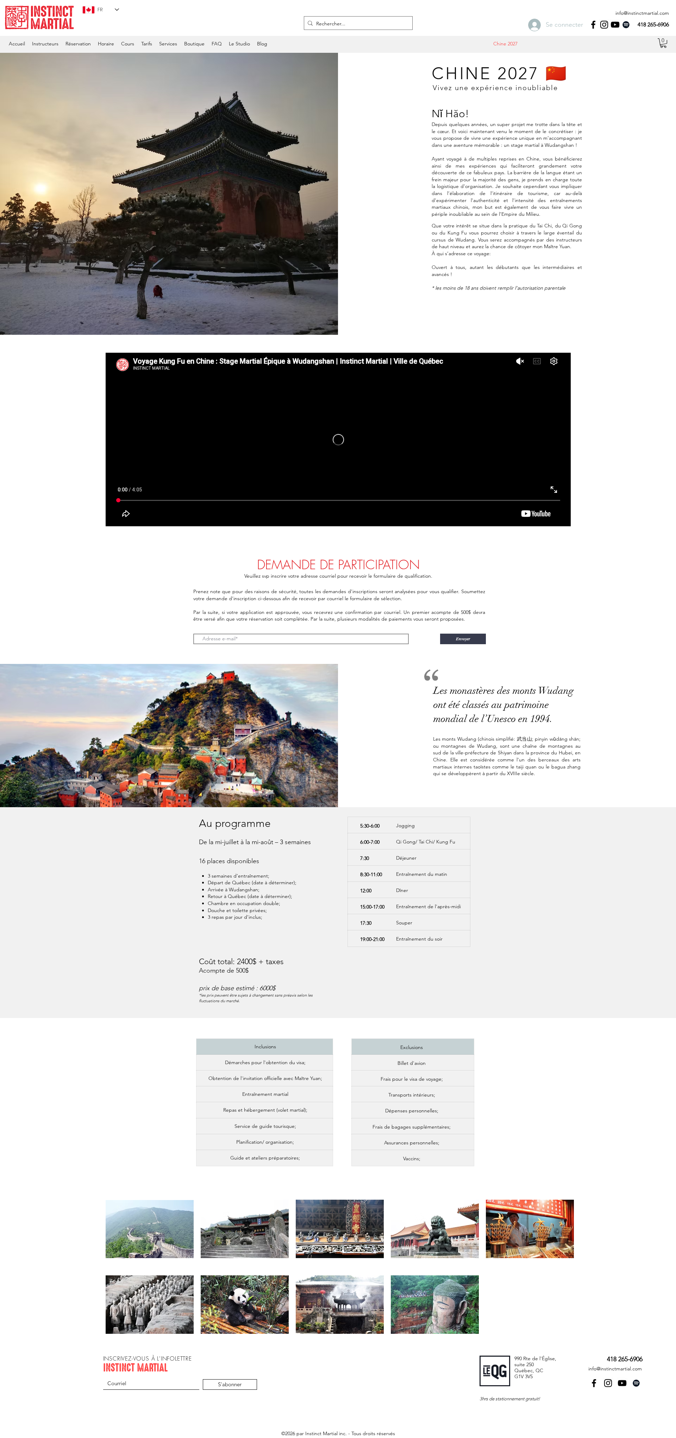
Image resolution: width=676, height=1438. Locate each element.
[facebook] (593, 24)
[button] (106, 43)
